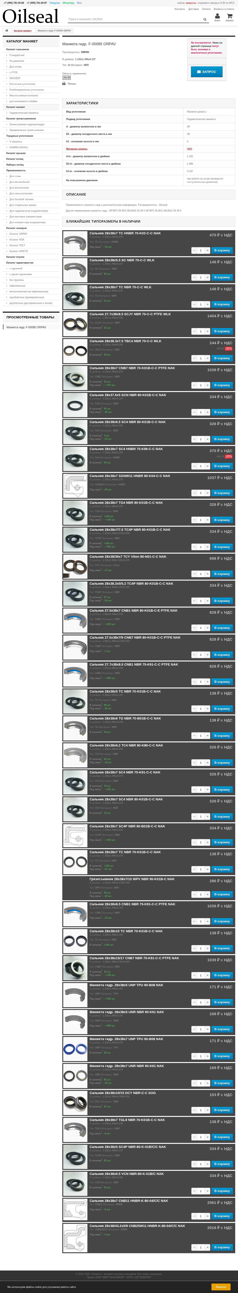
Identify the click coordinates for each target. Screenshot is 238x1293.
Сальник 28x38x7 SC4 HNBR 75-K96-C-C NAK (126, 449)
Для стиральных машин (22, 205)
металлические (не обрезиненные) (28, 291)
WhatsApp (68, 2)
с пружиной (15, 268)
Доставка (193, 9)
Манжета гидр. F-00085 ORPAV (26, 327)
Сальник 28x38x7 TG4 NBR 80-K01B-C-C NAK (126, 503)
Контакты (180, 9)
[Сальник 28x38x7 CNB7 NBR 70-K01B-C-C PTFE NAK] (75, 378)
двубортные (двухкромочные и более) (30, 303)
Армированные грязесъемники (26, 130)
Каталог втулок (15, 257)
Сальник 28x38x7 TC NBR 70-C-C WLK (121, 287)
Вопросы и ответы (224, 9)
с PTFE (13, 72)
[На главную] (6, 30)
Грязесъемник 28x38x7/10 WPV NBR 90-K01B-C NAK (132, 879)
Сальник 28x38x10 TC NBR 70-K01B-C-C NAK (126, 931)
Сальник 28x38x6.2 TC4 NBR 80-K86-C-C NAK (126, 745)
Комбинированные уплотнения (26, 89)
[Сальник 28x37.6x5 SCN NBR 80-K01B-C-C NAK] (75, 405)
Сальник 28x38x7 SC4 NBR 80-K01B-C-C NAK (126, 799)
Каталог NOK (16, 239)
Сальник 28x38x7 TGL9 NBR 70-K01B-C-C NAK (127, 1120)
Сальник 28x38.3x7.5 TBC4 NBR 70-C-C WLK (125, 341)
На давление (16, 61)
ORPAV (84, 52)
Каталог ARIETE (18, 251)
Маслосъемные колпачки (23, 95)
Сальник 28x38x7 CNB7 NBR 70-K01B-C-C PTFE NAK (132, 368)
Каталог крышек (16, 153)
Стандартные (16, 55)
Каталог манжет (15, 107)
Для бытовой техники (21, 199)
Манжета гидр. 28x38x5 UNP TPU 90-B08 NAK (126, 985)
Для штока (15, 66)
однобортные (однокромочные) (26, 297)
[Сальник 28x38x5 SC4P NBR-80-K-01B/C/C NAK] (75, 1157)
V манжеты (15, 141)
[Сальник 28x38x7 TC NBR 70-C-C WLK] (75, 297)
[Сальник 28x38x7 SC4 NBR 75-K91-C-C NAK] (75, 782)
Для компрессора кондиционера (27, 222)
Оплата (206, 9)
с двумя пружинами (20, 274)
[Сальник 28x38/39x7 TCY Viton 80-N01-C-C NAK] (75, 567)
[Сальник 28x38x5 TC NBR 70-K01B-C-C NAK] (75, 701)
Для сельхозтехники (21, 193)
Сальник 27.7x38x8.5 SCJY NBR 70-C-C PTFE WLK (130, 314)
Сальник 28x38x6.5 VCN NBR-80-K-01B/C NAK (127, 1174)
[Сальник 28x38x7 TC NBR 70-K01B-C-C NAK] (75, 862)
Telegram (54, 2)
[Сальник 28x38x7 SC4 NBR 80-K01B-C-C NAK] (75, 809)
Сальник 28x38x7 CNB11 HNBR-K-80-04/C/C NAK (129, 1201)
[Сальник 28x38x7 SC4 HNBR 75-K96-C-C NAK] (75, 459)
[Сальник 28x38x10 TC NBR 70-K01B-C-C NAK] (75, 941)
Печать (72, 83)
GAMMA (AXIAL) (18, 147)
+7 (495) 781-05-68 (14, 2)
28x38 (66, 77)
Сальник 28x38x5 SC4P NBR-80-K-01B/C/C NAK (128, 1147)
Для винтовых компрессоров (25, 216)
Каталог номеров (16, 228)
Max (79, 2)
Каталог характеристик (19, 262)
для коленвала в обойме (23, 101)
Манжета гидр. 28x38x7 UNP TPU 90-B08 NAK (126, 1039)
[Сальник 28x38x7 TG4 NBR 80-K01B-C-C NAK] (75, 513)
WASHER (14, 78)
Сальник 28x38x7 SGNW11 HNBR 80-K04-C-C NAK (130, 476)
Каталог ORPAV (18, 233)
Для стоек (15, 176)
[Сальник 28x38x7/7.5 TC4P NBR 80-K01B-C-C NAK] (75, 540)
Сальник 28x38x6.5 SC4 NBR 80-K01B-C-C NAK (128, 422)
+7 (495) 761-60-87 (37, 2)
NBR (189, 148)
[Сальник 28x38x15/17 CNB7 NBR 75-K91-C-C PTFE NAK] (75, 968)
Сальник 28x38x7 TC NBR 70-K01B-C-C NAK (125, 852)
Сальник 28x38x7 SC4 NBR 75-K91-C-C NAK (125, 772)
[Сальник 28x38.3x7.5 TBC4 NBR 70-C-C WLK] (75, 351)
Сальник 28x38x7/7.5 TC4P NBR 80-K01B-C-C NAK (130, 529)
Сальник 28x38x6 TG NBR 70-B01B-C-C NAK (125, 718)
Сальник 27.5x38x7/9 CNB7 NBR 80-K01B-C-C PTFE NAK (135, 637)
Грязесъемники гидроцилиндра (26, 124)
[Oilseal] (31, 16)
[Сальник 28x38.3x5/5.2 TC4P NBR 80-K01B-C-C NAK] (75, 594)
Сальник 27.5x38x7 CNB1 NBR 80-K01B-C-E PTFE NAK (134, 610)
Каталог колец (14, 159)
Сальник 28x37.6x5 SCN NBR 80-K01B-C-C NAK (128, 395)
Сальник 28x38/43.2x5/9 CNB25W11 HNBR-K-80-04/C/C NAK (137, 1226)
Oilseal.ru (96, 1274)
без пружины (16, 280)
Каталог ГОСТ (17, 245)
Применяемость (16, 170)
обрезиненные (17, 285)
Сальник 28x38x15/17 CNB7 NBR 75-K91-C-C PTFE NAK (134, 958)
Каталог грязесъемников (21, 118)
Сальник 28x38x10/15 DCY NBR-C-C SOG (123, 1093)
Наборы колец (15, 164)
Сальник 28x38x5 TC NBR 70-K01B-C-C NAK (125, 691)
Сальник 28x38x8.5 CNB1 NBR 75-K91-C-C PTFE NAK (132, 904)
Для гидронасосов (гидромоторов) (28, 210)
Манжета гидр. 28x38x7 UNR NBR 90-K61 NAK (127, 1066)
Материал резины (76, 148)
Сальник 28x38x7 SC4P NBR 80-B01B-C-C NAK (127, 826)
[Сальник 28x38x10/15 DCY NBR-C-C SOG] (75, 1103)
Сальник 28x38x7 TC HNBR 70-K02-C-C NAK (125, 233)
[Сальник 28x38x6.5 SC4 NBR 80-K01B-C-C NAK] (75, 432)
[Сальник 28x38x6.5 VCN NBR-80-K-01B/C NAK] (75, 1184)
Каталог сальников (17, 49)
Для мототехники (19, 187)
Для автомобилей (19, 182)
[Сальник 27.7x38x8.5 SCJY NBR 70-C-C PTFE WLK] (75, 324)
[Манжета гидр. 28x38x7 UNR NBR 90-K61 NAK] (75, 1076)
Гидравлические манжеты (23, 112)
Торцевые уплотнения (19, 135)
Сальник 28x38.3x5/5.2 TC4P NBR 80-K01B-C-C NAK (131, 583)
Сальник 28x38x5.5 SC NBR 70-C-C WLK (122, 260)
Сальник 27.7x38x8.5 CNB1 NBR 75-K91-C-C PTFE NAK (134, 664)
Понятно (221, 1287)
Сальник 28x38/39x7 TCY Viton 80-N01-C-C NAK (128, 556)
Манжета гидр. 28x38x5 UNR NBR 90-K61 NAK (127, 1012)
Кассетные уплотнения (22, 84)
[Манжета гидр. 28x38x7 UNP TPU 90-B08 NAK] (75, 1049)
